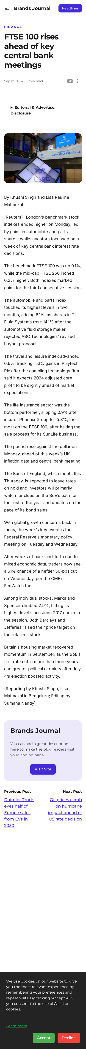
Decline (69, 1038)
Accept (43, 1038)
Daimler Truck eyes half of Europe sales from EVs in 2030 (19, 812)
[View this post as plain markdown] (70, 81)
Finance (13, 27)
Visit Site (43, 769)
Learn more (16, 1026)
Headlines (70, 8)
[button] (7, 8)
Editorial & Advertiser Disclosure (33, 110)
